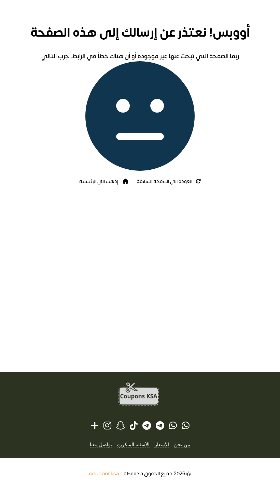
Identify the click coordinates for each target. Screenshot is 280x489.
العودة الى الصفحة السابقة (164, 181)
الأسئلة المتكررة (133, 444)
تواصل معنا (101, 444)
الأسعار (162, 444)
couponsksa (104, 473)
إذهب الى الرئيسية (99, 181)
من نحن (182, 444)
